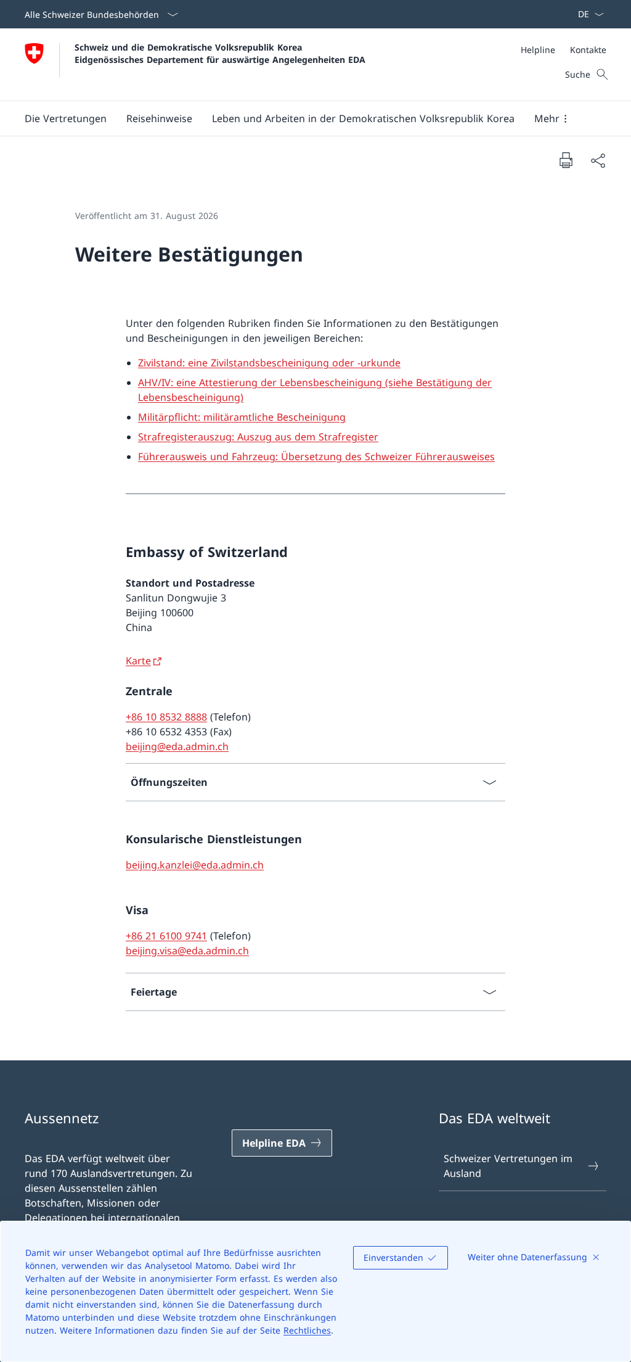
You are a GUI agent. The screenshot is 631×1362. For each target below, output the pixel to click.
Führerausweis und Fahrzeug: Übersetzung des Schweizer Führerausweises (316, 456)
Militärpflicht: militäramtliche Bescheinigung (242, 417)
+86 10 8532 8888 (166, 717)
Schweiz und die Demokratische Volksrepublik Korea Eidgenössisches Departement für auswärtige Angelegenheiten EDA (220, 53)
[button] (159, 118)
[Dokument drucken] (566, 159)
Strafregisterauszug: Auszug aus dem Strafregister (258, 437)
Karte (138, 660)
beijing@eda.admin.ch (177, 746)
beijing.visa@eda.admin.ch (187, 950)
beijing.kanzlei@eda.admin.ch (195, 865)
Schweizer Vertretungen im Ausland (508, 1166)
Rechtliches (307, 1330)
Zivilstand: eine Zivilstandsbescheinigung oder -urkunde (269, 362)
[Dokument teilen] (598, 160)
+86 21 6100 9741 (166, 936)
